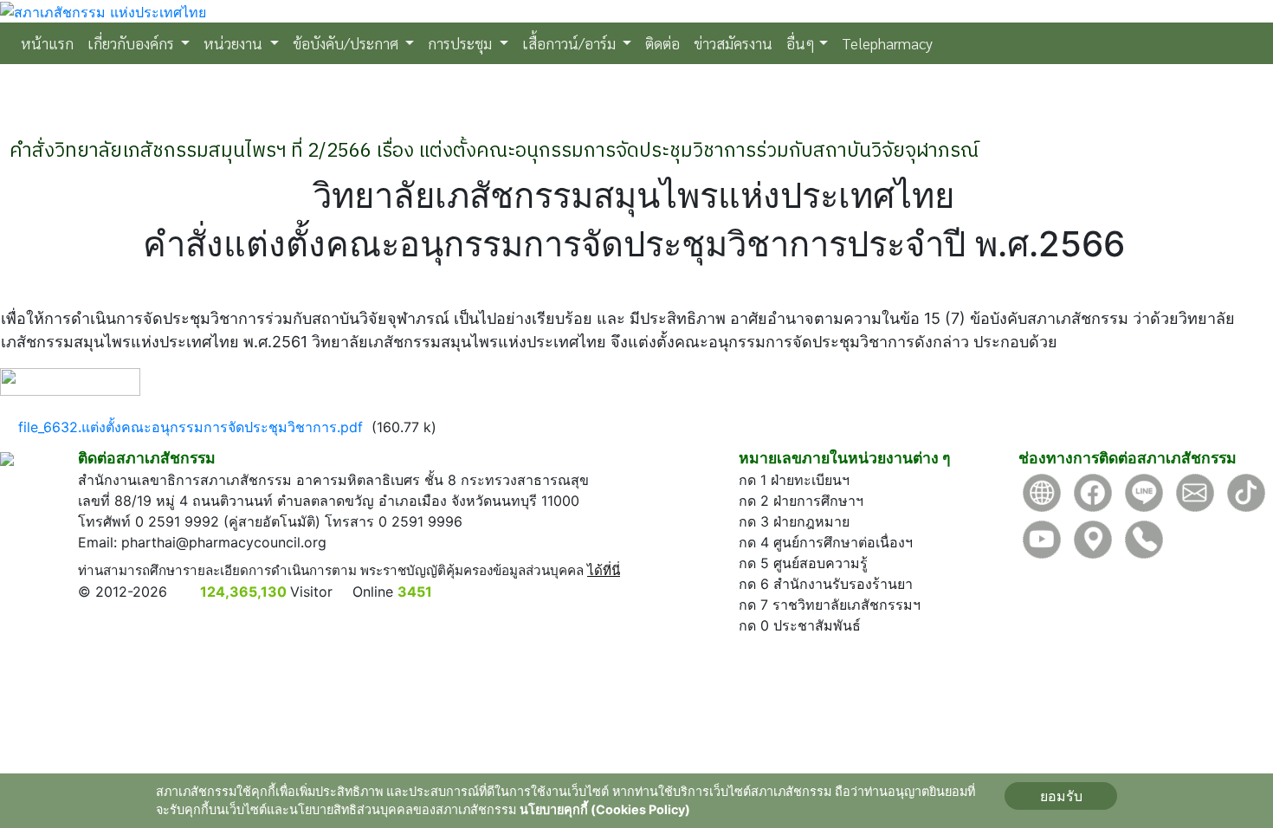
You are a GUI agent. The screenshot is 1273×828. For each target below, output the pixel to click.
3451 (414, 591)
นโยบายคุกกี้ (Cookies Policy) (605, 809)
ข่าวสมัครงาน (733, 43)
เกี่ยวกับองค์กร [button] (132, 43)
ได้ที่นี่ (603, 570)
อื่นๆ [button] (800, 43)
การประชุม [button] (461, 43)
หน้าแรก (51, 42)
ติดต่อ (662, 43)
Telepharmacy (887, 43)
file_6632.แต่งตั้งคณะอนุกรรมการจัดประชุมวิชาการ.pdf (190, 427)
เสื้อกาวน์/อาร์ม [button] (570, 43)
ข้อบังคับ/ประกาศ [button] (347, 43)
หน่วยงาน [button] (235, 43)
